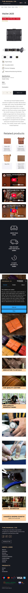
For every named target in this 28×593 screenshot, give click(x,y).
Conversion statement (7, 556)
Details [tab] (14, 284)
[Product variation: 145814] (5, 57)
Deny (14, 311)
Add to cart (19, 92)
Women (4, 568)
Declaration (5, 87)
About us (4, 549)
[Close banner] (25, 281)
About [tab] (22, 284)
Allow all (14, 307)
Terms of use (5, 554)
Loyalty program (5, 558)
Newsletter (6, 541)
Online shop (4, 551)
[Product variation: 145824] (11, 57)
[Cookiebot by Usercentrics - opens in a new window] (17, 281)
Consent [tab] (5, 284)
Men (3, 569)
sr (21, 2)
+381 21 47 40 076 (14, 518)
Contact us (4, 559)
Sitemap (4, 561)
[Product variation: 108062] (17, 57)
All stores (4, 553)
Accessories (5, 571)
